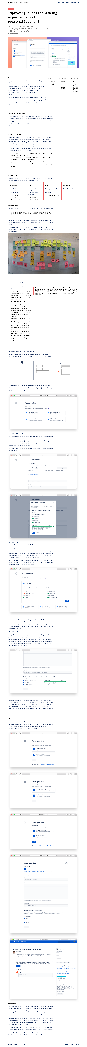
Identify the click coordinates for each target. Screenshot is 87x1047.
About (63, 2)
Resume (67, 2)
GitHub (77, 1044)
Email (72, 1044)
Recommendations (75, 2)
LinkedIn (66, 1044)
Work (59, 2)
